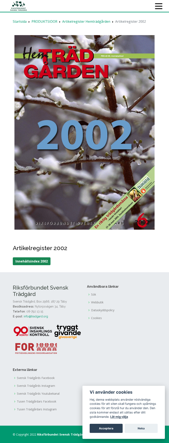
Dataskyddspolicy (102, 310)
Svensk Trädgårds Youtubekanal (38, 393)
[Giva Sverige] (67, 331)
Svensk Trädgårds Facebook (36, 377)
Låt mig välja (119, 416)
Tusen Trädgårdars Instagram (37, 409)
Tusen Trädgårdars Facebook (36, 401)
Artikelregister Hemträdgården (86, 21)
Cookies (96, 318)
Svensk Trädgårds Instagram (36, 385)
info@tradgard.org (36, 316)
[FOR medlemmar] (36, 348)
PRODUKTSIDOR (44, 21)
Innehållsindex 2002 (31, 261)
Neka (141, 428)
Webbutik (97, 302)
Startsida (20, 21)
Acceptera (106, 428)
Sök (93, 294)
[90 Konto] (33, 331)
